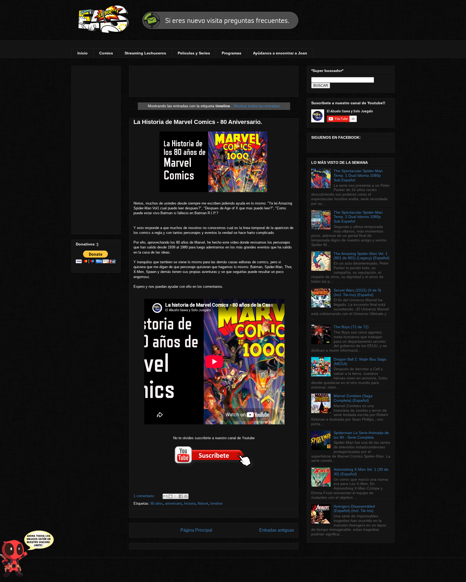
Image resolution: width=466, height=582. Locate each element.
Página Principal (196, 530)
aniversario (173, 503)
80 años (156, 503)
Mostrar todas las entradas (257, 106)
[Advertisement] (96, 149)
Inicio (82, 53)
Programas (231, 53)
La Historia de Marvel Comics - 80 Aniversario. (197, 122)
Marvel (203, 503)
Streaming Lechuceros (145, 53)
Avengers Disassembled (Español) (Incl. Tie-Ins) (354, 508)
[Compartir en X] (175, 496)
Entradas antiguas (276, 530)
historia (190, 503)
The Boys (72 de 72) (351, 327)
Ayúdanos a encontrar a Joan (280, 53)
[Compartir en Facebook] (180, 496)
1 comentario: (144, 496)
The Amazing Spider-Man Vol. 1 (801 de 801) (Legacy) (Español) (361, 255)
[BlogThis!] (170, 496)
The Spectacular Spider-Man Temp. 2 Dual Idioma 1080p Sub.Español (358, 217)
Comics (106, 53)
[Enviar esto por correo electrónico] (165, 496)
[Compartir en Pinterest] (186, 496)
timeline (216, 503)
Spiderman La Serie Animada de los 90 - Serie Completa (361, 435)
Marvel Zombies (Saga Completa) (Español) (353, 398)
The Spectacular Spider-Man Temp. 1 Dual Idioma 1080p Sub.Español (358, 175)
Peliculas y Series (194, 53)
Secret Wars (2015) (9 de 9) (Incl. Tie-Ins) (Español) (357, 292)
